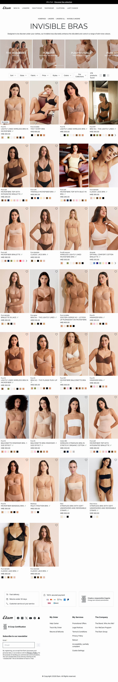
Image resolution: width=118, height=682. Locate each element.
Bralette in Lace (9, 317)
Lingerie (51, 19)
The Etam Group (101, 632)
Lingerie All (60, 19)
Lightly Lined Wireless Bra (73, 129)
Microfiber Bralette (11, 254)
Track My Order (56, 627)
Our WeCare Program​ (103, 627)
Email (5, 640)
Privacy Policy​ (77, 636)
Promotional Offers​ (79, 623)
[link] (16, 8)
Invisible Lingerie (73, 19)
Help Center (54, 623)
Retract (75, 640)
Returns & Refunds (57, 632)
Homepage (42, 19)
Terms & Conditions (79, 632)
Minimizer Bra (96, 317)
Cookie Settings (78, 650)
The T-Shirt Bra (38, 129)
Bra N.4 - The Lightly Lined (102, 129)
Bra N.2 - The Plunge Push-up (44, 380)
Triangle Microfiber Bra (42, 192)
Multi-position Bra (40, 506)
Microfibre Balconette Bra (73, 380)
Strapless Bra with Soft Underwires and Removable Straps (73, 508)
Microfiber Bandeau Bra (12, 506)
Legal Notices (77, 627)
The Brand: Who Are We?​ (104, 623)
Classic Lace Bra (98, 192)
